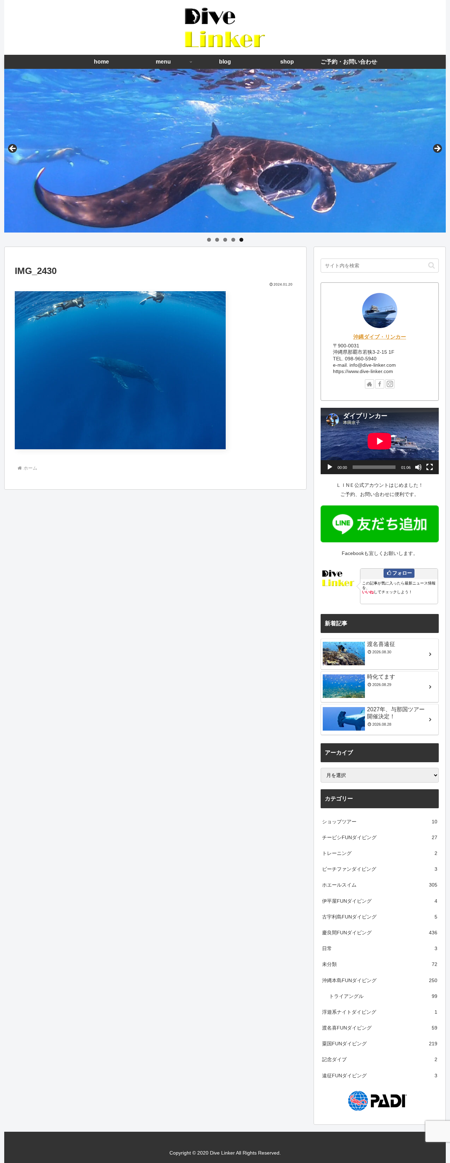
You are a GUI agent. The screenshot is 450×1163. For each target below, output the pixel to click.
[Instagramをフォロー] (389, 383)
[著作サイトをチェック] (369, 383)
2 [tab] (217, 240)
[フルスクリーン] (429, 467)
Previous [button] (13, 149)
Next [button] (437, 149)
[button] (431, 265)
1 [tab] (209, 240)
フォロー (402, 573)
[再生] (329, 467)
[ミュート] (418, 467)
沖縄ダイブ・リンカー (379, 337)
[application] (380, 441)
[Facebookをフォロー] (379, 383)
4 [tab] (233, 240)
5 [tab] (241, 240)
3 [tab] (225, 240)
